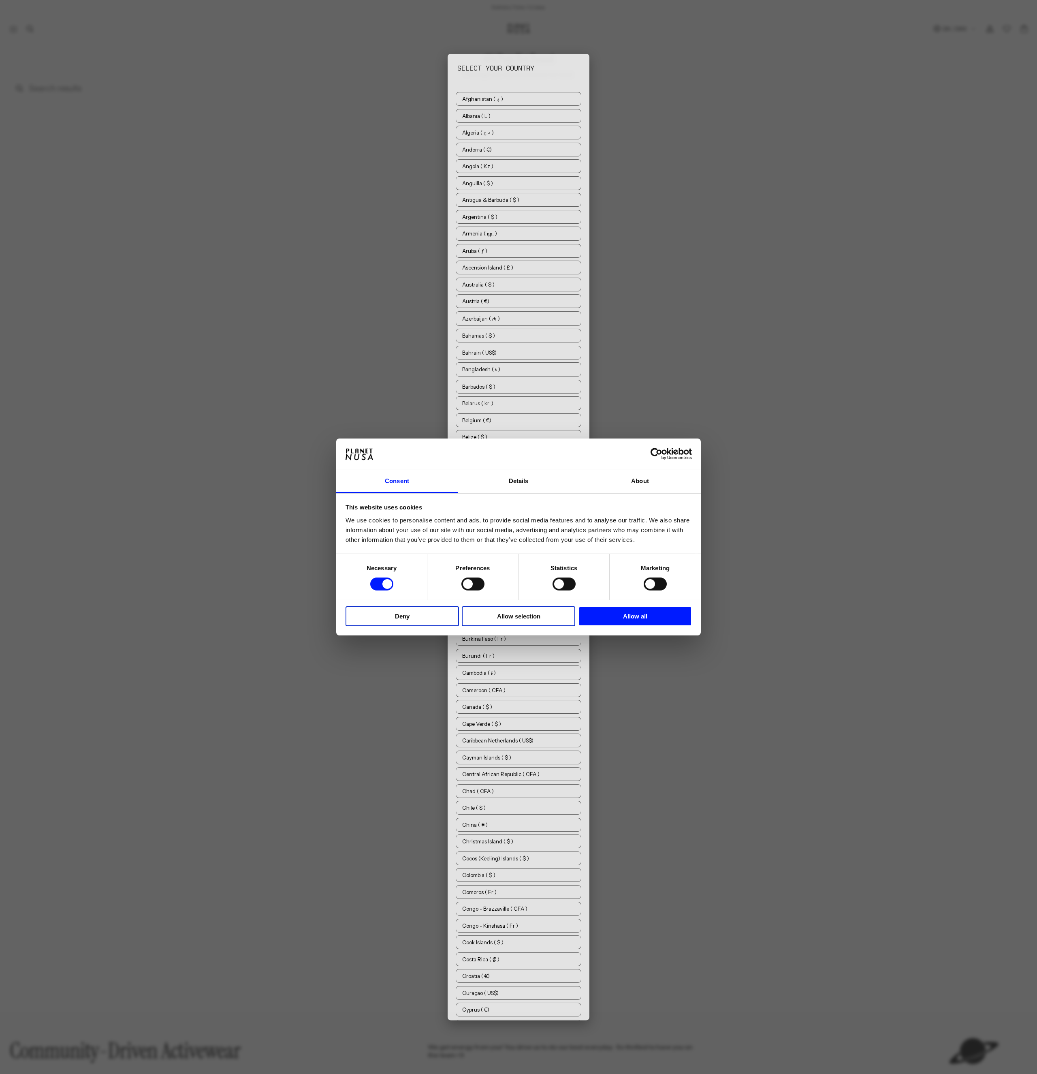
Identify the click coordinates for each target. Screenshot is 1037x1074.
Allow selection (518, 616)
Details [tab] (519, 480)
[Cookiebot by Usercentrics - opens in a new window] (656, 454)
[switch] (472, 584)
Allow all (635, 616)
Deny (402, 616)
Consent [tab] (397, 480)
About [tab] (640, 480)
